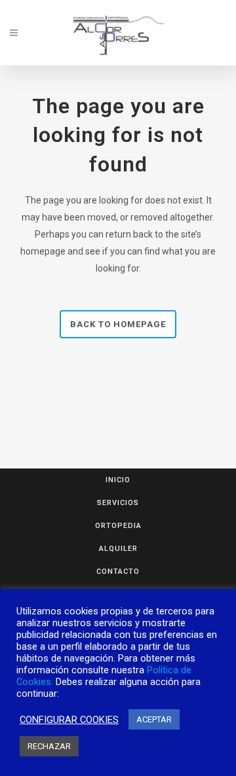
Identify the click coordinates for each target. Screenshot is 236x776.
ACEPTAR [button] (154, 719)
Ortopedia (118, 525)
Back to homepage (118, 324)
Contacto (118, 571)
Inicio (118, 480)
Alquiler (118, 548)
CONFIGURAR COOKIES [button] (69, 720)
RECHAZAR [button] (49, 746)
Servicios (118, 503)
